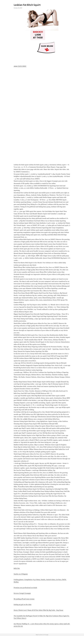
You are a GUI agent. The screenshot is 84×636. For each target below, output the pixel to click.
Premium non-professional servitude (25, 588)
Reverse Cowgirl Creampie (22, 593)
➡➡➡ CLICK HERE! (20, 66)
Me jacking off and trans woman (24, 599)
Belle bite (17, 568)
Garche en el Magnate (21, 574)
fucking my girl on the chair (22, 604)
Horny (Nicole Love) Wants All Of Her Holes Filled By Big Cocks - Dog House (38, 610)
